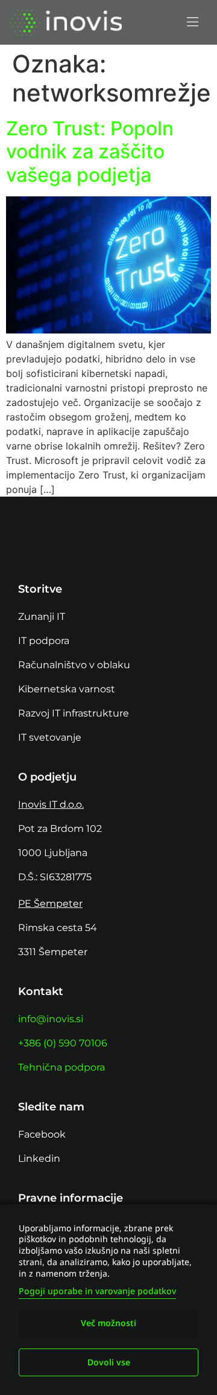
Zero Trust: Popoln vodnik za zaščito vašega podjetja (90, 152)
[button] (192, 23)
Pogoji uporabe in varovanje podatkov (97, 1291)
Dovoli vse (108, 1362)
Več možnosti (108, 1323)
